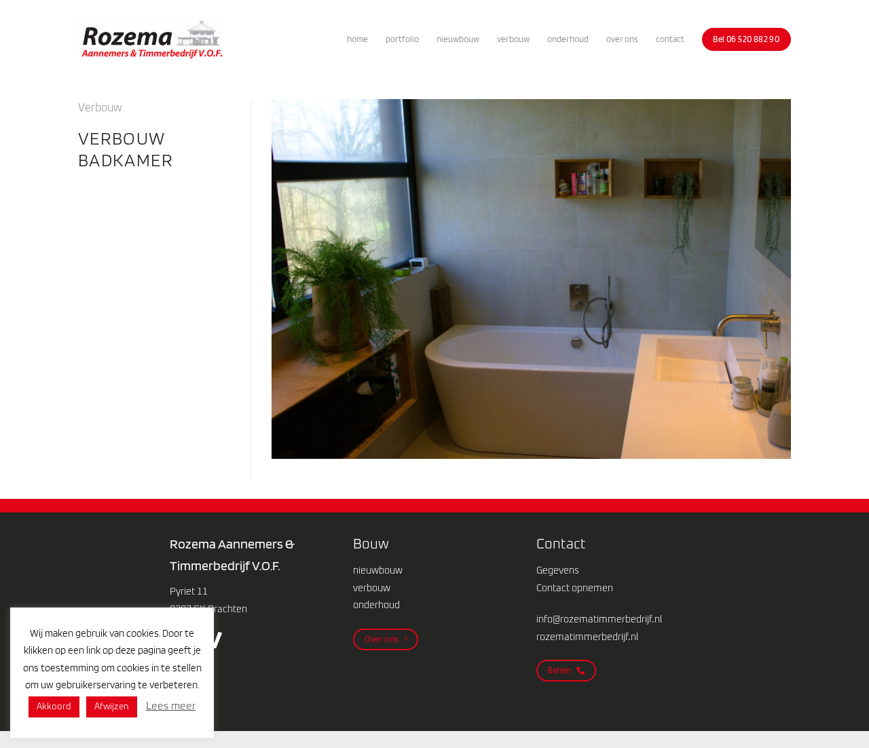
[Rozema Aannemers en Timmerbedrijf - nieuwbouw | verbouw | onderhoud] (151, 40)
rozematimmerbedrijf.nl (587, 637)
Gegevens (557, 571)
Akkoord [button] (54, 707)
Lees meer (171, 706)
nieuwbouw (458, 39)
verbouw (513, 39)
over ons (622, 39)
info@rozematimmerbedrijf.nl (599, 619)
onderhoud (568, 39)
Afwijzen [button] (111, 707)
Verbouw (100, 107)
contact (670, 39)
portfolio (402, 39)
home (357, 39)
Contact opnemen (574, 588)
